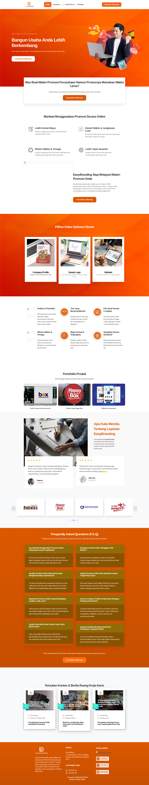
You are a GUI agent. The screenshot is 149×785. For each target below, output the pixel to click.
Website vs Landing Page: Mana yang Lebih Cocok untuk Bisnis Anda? (73, 724)
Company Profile (41, 272)
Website (108, 272)
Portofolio (69, 4)
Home (48, 4)
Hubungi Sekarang (112, 4)
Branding (33, 718)
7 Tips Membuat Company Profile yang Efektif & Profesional (38, 723)
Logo (107, 718)
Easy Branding (34, 715)
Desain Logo (75, 272)
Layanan (56, 4)
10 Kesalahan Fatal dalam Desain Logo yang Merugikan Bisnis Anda (109, 723)
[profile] (41, 270)
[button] (26, 396)
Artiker (80, 4)
